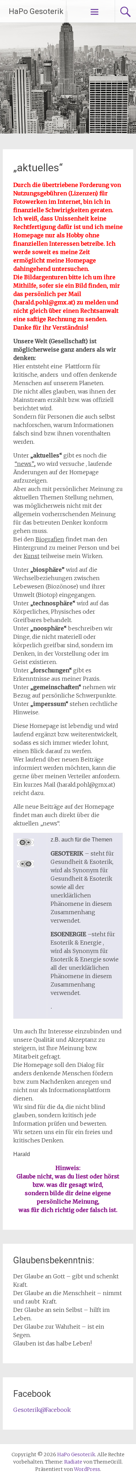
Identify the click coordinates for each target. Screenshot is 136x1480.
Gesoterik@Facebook (42, 1409)
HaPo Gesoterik (36, 11)
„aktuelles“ (38, 167)
